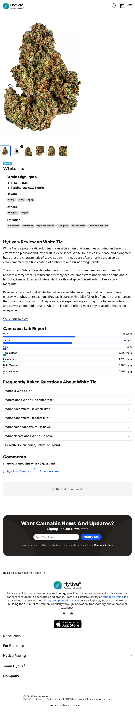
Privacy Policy (103, 545)
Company (11, 676)
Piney (21, 199)
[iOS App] (67, 624)
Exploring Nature (45, 225)
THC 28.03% (19, 183)
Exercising (28, 225)
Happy (24, 212)
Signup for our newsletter (67, 528)
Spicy (30, 199)
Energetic (12, 212)
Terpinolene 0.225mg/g (27, 187)
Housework (13, 225)
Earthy (11, 199)
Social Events (78, 225)
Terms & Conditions (59, 705)
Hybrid (28, 573)
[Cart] (122, 6)
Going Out (63, 225)
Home (6, 573)
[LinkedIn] (71, 613)
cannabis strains (112, 597)
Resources (12, 636)
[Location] (113, 6)
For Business (13, 646)
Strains (17, 573)
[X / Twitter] (64, 613)
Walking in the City (98, 225)
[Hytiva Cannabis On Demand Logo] (15, 6)
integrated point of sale (59, 600)
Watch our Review (15, 318)
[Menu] (130, 6)
